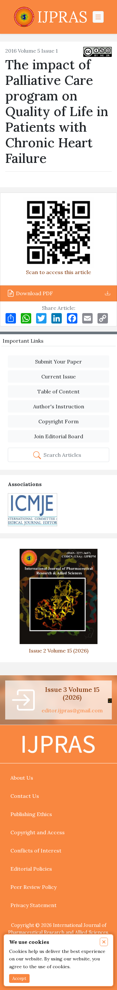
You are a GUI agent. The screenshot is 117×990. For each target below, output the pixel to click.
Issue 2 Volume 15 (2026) (58, 650)
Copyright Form (58, 421)
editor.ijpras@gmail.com (72, 710)
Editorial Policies (31, 868)
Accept (19, 978)
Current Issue (58, 376)
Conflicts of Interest (35, 850)
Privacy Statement (33, 905)
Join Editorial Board (58, 436)
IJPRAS (62, 17)
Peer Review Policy (33, 887)
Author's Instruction (58, 406)
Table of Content (58, 391)
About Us (21, 777)
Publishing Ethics (31, 814)
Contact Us (24, 796)
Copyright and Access (37, 832)
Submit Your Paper (58, 361)
